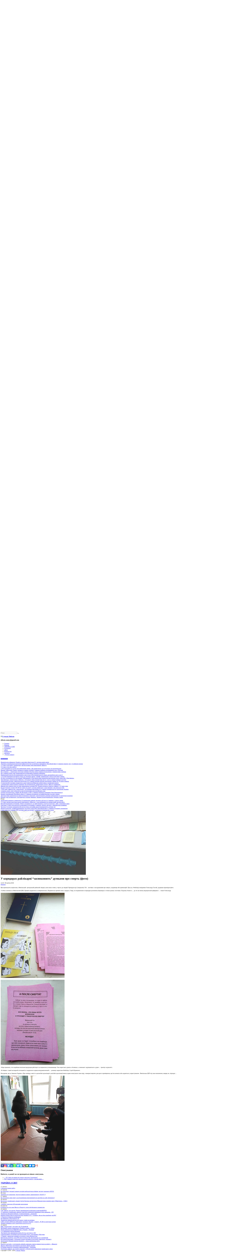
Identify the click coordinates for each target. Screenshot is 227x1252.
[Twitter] (8, 1165)
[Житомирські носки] (113, 41)
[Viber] (24, 1165)
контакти (7, 753)
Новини (6, 745)
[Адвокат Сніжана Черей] (113, 27)
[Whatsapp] (14, 1165)
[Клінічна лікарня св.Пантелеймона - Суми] (113, 13)
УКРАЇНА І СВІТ (9, 746)
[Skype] (20, 1165)
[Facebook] (2, 1165)
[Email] (27, 1165)
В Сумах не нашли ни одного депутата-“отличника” (21, 1177)
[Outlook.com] (33, 1165)
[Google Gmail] (36, 1165)
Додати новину (9, 754)
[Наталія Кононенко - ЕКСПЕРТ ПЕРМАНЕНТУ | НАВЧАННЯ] (113, 54)
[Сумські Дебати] (7, 736)
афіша (6, 750)
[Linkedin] (11, 1165)
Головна (6, 743)
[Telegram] (17, 1165)
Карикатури (8, 751)
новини (4, 758)
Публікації (7, 748)
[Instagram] (5, 1165)
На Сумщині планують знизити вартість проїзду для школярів (24, 1179)
